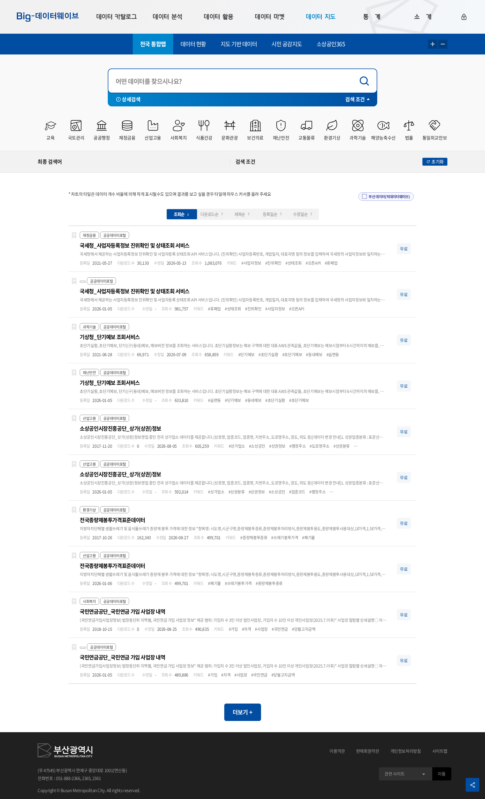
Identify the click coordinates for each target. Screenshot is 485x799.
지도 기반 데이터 (239, 44)
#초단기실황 (268, 354)
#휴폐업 (331, 263)
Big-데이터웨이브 (48, 17)
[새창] (65, 751)
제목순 (239, 214)
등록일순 (270, 214)
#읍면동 (332, 354)
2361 (96, 778)
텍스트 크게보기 (432, 44)
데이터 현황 (193, 44)
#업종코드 (297, 491)
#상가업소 (237, 446)
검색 (365, 81)
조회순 (179, 214)
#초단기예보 (292, 354)
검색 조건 (355, 99)
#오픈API (313, 263)
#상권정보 (277, 446)
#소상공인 (257, 446)
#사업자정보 (251, 263)
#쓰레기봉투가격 (284, 537)
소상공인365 (331, 44)
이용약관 (337, 751)
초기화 (437, 161)
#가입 (233, 629)
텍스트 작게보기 (442, 44)
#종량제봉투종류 (253, 537)
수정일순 (300, 214)
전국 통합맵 (153, 44)
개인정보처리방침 (405, 751)
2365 (86, 778)
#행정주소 (297, 446)
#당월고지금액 (303, 629)
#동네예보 (314, 354)
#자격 (246, 629)
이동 (441, 774)
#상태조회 (293, 263)
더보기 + (243, 712)
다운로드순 (209, 214)
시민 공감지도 (286, 44)
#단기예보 (246, 354)
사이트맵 (440, 751)
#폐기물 (308, 537)
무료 (404, 248)
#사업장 (261, 629)
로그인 (464, 16)
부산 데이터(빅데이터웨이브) (389, 196)
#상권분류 (341, 446)
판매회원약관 (367, 751)
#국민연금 (280, 629)
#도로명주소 (320, 446)
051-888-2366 (68, 778)
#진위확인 (273, 263)
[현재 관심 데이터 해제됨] (74, 235)
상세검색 (131, 99)
